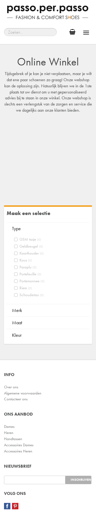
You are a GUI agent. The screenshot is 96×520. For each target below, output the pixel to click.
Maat (17, 322)
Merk (17, 310)
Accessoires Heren (18, 451)
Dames (9, 426)
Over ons (11, 387)
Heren (8, 432)
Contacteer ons (15, 399)
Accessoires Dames (18, 445)
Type (16, 228)
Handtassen (13, 438)
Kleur (17, 335)
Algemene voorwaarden (22, 393)
